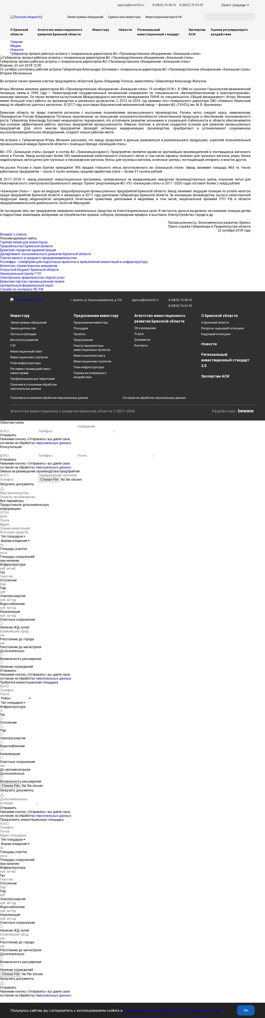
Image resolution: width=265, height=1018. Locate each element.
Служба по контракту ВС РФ (21, 289)
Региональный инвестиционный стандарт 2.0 (225, 360)
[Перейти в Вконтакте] (211, 5)
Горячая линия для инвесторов (24, 242)
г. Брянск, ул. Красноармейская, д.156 (96, 300)
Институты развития (24, 340)
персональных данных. (54, 443)
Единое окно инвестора (124, 17)
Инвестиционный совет (26, 351)
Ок (246, 1010)
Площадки (81, 328)
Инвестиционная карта (89, 355)
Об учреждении (145, 328)
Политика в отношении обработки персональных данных (49, 397)
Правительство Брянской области (26, 246)
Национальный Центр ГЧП (20, 274)
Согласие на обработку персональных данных (154, 397)
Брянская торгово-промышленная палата (32, 281)
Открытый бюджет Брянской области (29, 270)
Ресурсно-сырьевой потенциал (222, 328)
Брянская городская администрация (28, 250)
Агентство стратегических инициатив (28, 266)
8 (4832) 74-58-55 (164, 5)
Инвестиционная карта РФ (164, 17)
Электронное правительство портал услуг (32, 278)
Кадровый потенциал (216, 334)
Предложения (83, 340)
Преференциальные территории (32, 378)
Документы (142, 339)
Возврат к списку (13, 234)
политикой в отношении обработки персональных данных (173, 1010)
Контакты (141, 345)
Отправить (8, 435)
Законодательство (23, 328)
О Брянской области (215, 322)
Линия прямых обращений (85, 17)
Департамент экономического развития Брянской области (45, 254)
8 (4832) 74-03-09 (191, 5)
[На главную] (26, 17)
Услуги (139, 334)
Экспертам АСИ (215, 376)
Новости (125, 30)
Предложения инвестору (91, 322)
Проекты (80, 334)
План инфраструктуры (25, 363)
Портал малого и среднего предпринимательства (38, 258)
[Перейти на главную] (26, 303)
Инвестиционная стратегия (29, 357)
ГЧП (13, 345)
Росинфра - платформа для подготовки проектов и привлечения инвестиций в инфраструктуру (74, 262)
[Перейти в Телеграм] (212, 5)
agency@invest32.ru (131, 5)
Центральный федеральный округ (27, 285)
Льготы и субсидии (23, 334)
